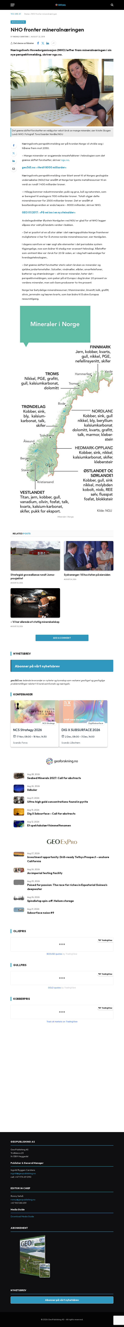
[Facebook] (14, 145)
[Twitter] (14, 153)
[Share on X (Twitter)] (43, 43)
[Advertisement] (33, 1076)
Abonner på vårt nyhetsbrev (37, 666)
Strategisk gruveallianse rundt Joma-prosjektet (33, 576)
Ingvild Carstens (21, 37)
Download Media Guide (22, 1216)
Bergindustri (18, 22)
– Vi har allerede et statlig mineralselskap (35, 621)
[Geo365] (62, 5)
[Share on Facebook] (38, 43)
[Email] (14, 169)
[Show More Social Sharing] (53, 43)
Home (26, 14)
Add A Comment (62, 638)
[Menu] (13, 5)
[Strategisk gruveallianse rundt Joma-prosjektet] (35, 556)
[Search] (111, 5)
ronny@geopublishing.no (23, 1199)
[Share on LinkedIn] (47, 43)
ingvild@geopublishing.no (23, 1173)
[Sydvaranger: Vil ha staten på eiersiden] (88, 556)
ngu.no (65, 159)
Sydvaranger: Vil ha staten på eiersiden (87, 574)
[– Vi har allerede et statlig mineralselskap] (35, 603)
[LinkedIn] (14, 161)
